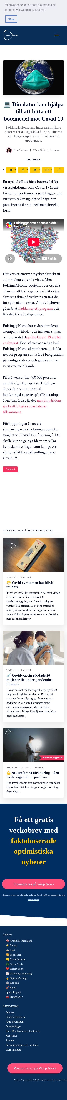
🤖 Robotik (12, 982)
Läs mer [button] (40, 9)
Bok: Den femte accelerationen (23, 1031)
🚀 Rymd (11, 987)
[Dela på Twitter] (11, 170)
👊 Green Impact (15, 959)
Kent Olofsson (21, 150)
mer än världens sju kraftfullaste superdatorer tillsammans (32, 406)
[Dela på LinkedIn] (35, 170)
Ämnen (10, 1040)
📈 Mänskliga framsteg (19, 973)
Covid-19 (10, 469)
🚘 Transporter (14, 996)
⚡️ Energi (11, 945)
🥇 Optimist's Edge (16, 978)
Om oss (10, 1012)
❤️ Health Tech (14, 968)
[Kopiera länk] (59, 170)
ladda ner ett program (36, 308)
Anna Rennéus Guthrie (17, 767)
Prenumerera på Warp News (33, 884)
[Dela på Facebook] (23, 170)
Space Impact (13, 992)
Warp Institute (13, 1049)
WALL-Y (10, 577)
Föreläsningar (13, 1026)
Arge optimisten (15, 1021)
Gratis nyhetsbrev (15, 1016)
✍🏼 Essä (10, 950)
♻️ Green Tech (14, 964)
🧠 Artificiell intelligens (19, 940)
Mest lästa (11, 1035)
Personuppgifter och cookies (22, 1045)
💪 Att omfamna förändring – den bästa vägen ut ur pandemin (32, 775)
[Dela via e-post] (47, 170)
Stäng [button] (11, 19)
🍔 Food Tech (14, 954)
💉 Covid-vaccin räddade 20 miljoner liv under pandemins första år (29, 679)
